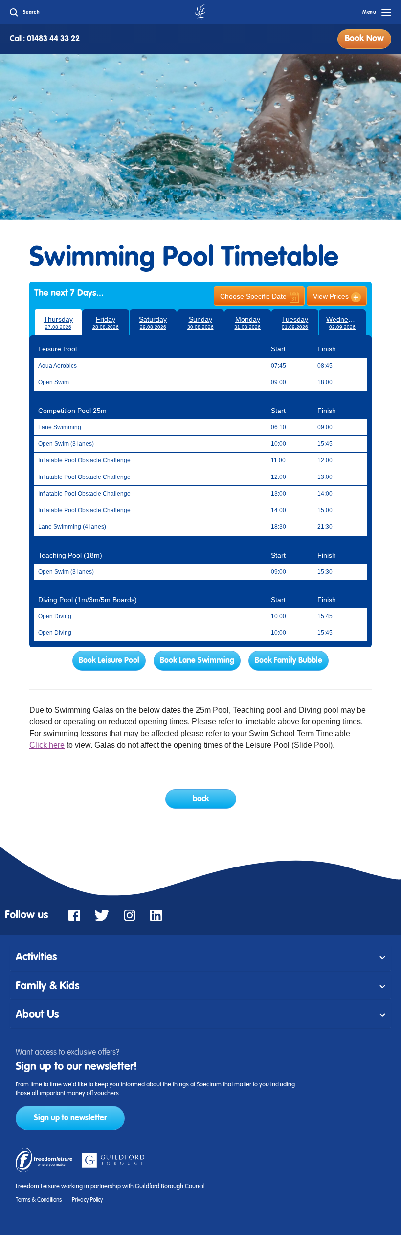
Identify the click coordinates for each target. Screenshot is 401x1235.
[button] (200, 958)
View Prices (331, 296)
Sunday (200, 322)
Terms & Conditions (39, 1200)
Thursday (58, 322)
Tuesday (295, 322)
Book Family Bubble (288, 661)
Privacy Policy (87, 1200)
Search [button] (31, 12)
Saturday (153, 322)
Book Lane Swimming (197, 661)
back (201, 799)
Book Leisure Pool (109, 661)
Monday (247, 322)
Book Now (364, 38)
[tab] (200, 958)
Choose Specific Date (253, 296)
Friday (105, 322)
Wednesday (344, 322)
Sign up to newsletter (70, 1118)
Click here (47, 745)
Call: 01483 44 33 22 (45, 39)
